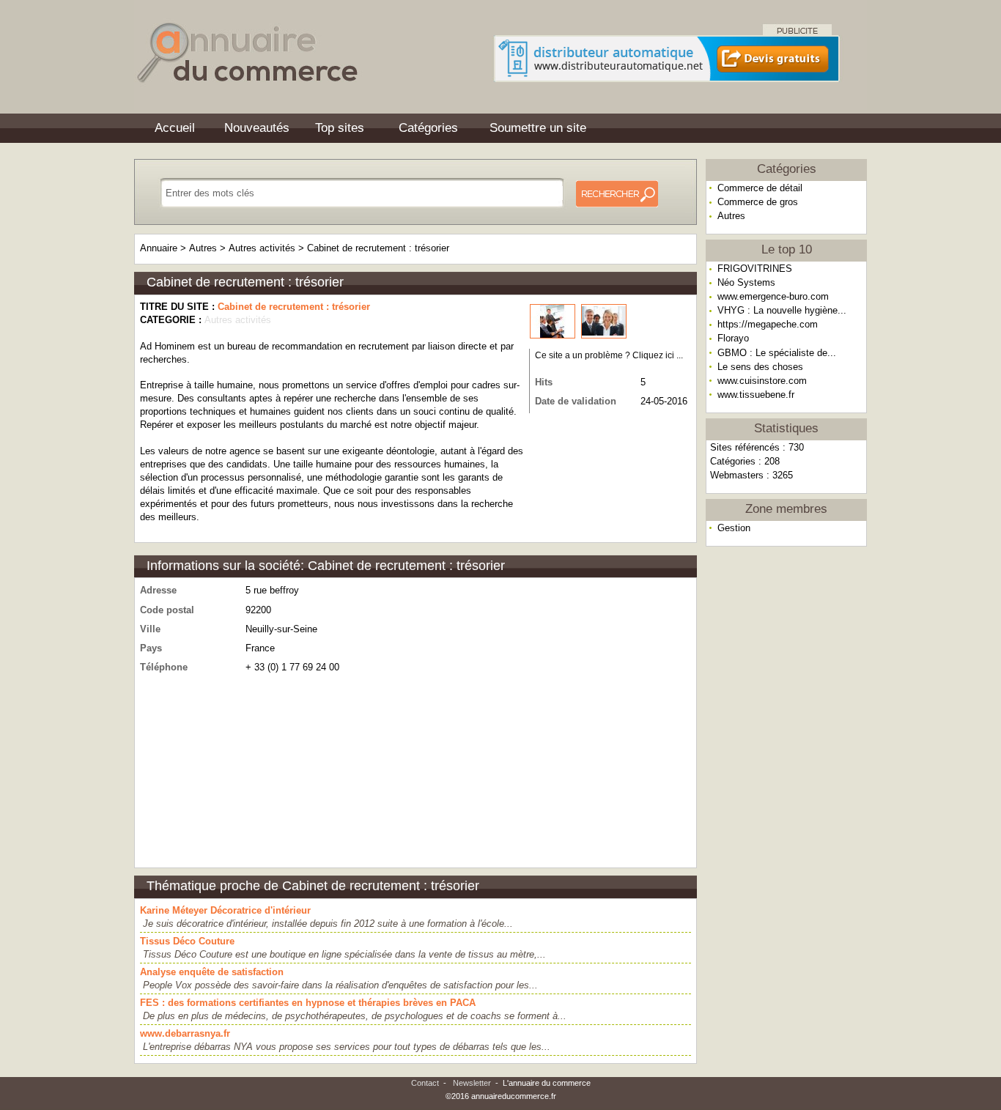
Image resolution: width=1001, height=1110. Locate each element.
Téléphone (164, 667)
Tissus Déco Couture (187, 941)
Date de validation (575, 401)
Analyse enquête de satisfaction (212, 971)
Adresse (158, 590)
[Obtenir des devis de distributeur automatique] (666, 77)
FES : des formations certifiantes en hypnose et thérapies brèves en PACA (308, 1002)
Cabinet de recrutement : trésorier (378, 248)
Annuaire (158, 248)
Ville (150, 629)
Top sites (339, 128)
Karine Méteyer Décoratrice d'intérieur (225, 910)
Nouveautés (256, 128)
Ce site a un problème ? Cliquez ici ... (609, 355)
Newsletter (472, 1082)
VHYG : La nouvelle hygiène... (781, 310)
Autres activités (262, 248)
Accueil (175, 128)
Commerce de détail (759, 187)
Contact (425, 1082)
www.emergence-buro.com (773, 296)
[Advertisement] (786, 779)
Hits (544, 382)
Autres (731, 215)
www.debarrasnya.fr (185, 1033)
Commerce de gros (757, 201)
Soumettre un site (538, 128)
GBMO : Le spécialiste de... (776, 352)
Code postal (167, 609)
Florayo (733, 338)
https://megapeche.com (767, 324)
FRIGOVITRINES (754, 268)
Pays (151, 648)
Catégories (428, 128)
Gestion (733, 527)
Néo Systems (746, 282)
